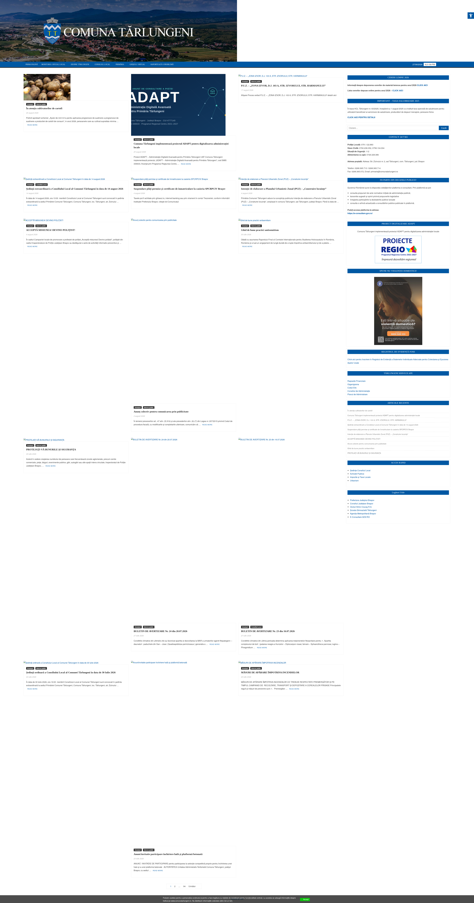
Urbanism (354, 480)
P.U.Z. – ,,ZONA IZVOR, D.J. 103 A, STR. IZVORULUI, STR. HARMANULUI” (283, 85)
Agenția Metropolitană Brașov (363, 513)
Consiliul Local (102, 64)
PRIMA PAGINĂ (32, 64)
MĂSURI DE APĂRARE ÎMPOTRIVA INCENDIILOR (270, 672)
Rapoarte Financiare (356, 381)
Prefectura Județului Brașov (362, 500)
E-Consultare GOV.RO (360, 517)
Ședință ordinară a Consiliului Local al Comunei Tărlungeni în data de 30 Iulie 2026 (71, 672)
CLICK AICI (422, 85)
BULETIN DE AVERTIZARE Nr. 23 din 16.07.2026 (268, 631)
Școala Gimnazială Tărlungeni (363, 510)
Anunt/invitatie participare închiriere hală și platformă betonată (168, 854)
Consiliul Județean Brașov (361, 503)
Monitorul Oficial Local (53, 64)
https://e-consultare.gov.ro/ (360, 213)
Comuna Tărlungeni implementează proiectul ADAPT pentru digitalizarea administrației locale (383, 415)
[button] (471, 15)
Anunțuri (30, 104)
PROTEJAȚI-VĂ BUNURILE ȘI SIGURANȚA (51, 449)
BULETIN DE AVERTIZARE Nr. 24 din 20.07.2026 (160, 631)
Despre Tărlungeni (80, 64)
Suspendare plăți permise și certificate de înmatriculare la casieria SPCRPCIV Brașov (179, 188)
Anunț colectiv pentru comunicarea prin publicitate (161, 411)
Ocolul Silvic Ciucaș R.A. (361, 506)
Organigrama (353, 384)
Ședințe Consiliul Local (360, 470)
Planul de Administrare (357, 394)
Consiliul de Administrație (358, 391)
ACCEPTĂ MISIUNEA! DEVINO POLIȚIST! (50, 230)
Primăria (120, 64)
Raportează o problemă (162, 64)
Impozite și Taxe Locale (360, 477)
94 (184, 886)
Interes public (41, 104)
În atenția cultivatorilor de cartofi (44, 108)
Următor (192, 886)
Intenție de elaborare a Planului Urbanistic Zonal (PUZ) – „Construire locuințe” (283, 188)
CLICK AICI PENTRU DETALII (361, 117)
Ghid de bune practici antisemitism (260, 230)
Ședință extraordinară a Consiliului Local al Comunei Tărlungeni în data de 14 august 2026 (74, 188)
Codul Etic (352, 387)
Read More (32, 125)
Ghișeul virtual (137, 64)
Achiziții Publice (357, 473)
